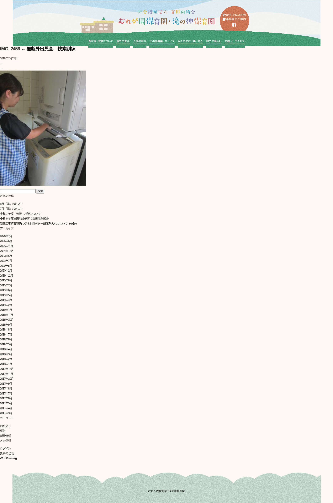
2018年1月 (6, 364)
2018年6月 (6, 339)
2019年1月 (6, 309)
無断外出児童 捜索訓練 (48, 48)
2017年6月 (6, 398)
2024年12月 (6, 250)
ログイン (5, 448)
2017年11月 (6, 373)
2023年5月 (6, 255)
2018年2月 (6, 359)
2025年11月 (6, 246)
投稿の (7, 453)
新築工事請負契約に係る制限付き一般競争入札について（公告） (39, 223)
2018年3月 (6, 354)
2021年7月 (6, 260)
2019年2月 (6, 305)
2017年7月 (6, 393)
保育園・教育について (100, 42)
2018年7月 (6, 334)
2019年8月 (6, 280)
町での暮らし (214, 42)
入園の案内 (139, 42)
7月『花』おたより (11, 208)
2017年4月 (6, 408)
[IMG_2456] (43, 183)
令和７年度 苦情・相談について (20, 213)
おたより (5, 425)
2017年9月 (6, 383)
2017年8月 (6, 388)
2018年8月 (6, 329)
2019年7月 (6, 285)
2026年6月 (6, 241)
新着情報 (5, 435)
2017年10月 (6, 378)
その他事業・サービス (162, 42)
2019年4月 (6, 300)
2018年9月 (6, 324)
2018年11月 (6, 314)
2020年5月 (6, 265)
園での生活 (123, 42)
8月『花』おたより (11, 203)
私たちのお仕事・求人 (190, 42)
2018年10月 (6, 319)
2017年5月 (6, 403)
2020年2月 (6, 270)
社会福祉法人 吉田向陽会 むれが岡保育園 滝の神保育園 (166, 17)
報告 (2, 430)
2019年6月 (6, 290)
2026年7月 (6, 236)
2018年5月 (6, 344)
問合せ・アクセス (235, 42)
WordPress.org (8, 458)
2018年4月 (6, 349)
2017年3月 (6, 413)
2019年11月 (6, 275)
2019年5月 (6, 295)
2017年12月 (6, 368)
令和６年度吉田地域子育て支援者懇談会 (24, 218)
